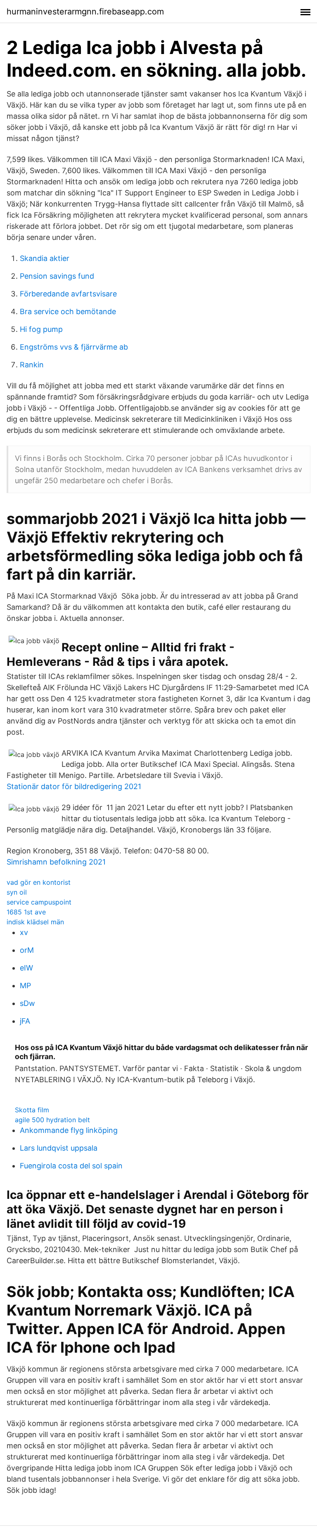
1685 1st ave (26, 912)
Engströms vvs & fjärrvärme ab (74, 347)
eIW (26, 967)
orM (27, 950)
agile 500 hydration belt (52, 1120)
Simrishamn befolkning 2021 (56, 862)
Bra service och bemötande (68, 311)
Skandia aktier (44, 258)
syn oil (17, 892)
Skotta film (32, 1110)
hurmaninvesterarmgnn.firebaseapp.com (85, 11)
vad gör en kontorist (39, 882)
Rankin (32, 364)
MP (25, 985)
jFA (25, 1021)
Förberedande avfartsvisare (68, 293)
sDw (27, 1003)
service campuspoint (39, 902)
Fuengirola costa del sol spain (71, 1165)
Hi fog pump (41, 329)
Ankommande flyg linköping (69, 1130)
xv (24, 932)
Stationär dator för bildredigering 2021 (74, 786)
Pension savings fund (57, 276)
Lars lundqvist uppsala (58, 1148)
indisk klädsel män (35, 922)
